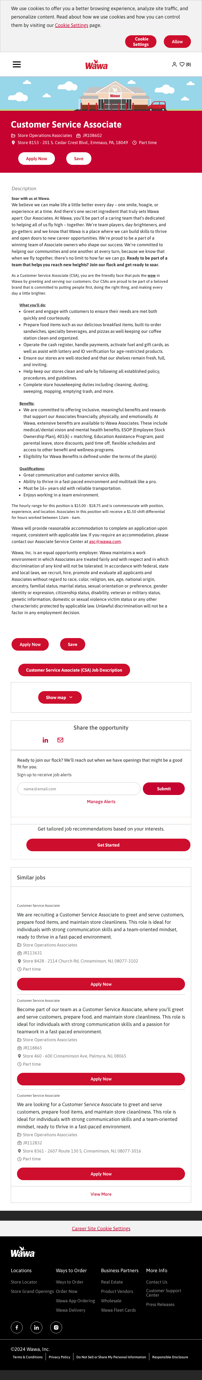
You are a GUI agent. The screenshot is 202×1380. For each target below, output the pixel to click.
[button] (175, 64)
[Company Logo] (96, 64)
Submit (164, 788)
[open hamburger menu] (17, 64)
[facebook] (17, 1327)
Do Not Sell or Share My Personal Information (111, 1357)
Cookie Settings (71, 25)
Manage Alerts (101, 801)
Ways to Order (70, 1282)
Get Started (108, 845)
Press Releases (160, 1304)
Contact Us (156, 1282)
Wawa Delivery (70, 1310)
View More (101, 1194)
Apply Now (36, 158)
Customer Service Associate (38, 905)
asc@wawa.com (105, 541)
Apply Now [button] (30, 644)
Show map (56, 697)
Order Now (66, 1291)
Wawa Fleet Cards (118, 1310)
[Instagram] (56, 1327)
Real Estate (112, 1282)
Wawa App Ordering (75, 1300)
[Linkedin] (36, 1327)
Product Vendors (117, 1291)
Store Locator (24, 1282)
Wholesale (111, 1300)
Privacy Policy (59, 1357)
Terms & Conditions (28, 1357)
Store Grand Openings (32, 1291)
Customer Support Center (163, 1293)
